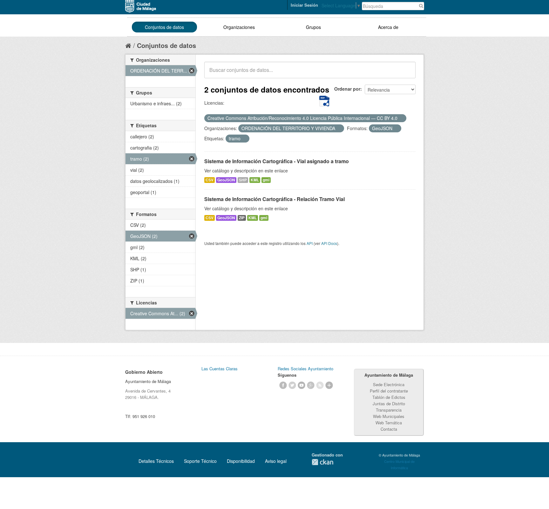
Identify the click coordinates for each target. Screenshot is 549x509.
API (310, 243)
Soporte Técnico (200, 461)
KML (255, 180)
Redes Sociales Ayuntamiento (305, 369)
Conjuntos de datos (164, 27)
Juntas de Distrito (389, 404)
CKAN (322, 462)
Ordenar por (347, 89)
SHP (243, 180)
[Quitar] (401, 118)
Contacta (389, 429)
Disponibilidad (241, 461)
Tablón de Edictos (388, 397)
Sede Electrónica (388, 384)
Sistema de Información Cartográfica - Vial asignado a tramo (276, 161)
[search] (406, 73)
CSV (210, 180)
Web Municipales (388, 416)
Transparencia (389, 410)
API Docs (329, 243)
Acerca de (388, 27)
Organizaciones (239, 27)
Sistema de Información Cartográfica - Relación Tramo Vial (274, 199)
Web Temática (389, 423)
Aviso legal (276, 461)
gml (266, 180)
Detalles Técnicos (156, 461)
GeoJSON (226, 180)
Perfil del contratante (389, 391)
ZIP (242, 217)
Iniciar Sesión (304, 5)
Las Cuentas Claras (219, 369)
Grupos (313, 27)
